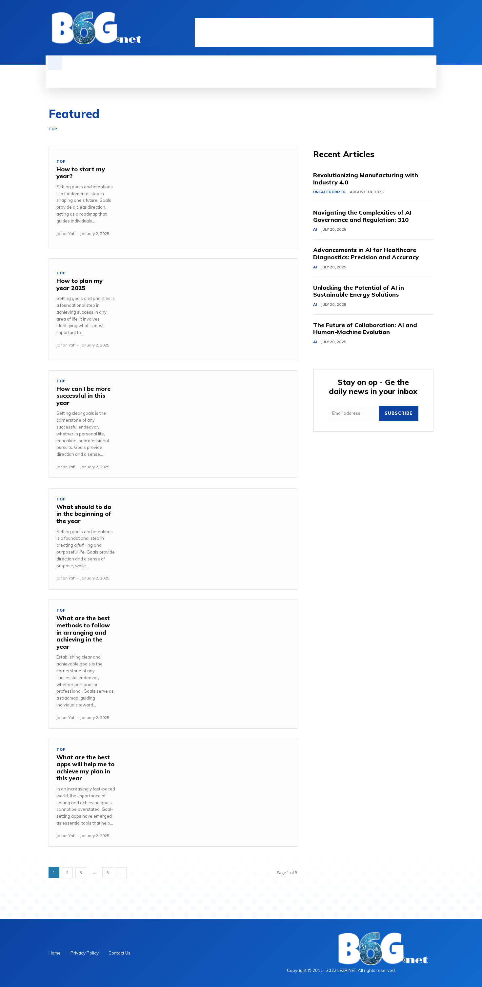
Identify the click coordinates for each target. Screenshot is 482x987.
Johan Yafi (65, 233)
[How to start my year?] (209, 197)
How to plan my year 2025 (79, 284)
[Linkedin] (407, 12)
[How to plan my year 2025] (209, 309)
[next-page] (121, 872)
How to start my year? (80, 172)
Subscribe (398, 413)
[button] (55, 62)
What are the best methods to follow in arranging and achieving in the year (83, 632)
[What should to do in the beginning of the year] (209, 539)
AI (315, 229)
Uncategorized (329, 192)
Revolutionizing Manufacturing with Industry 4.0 (365, 178)
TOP (53, 129)
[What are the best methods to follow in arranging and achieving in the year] (209, 650)
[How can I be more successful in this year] (209, 421)
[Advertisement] (314, 32)
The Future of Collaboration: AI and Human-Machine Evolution (365, 328)
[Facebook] (396, 12)
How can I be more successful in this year (83, 396)
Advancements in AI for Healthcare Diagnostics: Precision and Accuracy (366, 253)
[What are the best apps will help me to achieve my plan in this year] (209, 789)
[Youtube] (429, 12)
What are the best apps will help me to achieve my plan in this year (85, 767)
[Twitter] (418, 12)
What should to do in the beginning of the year (83, 514)
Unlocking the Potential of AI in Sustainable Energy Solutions (358, 291)
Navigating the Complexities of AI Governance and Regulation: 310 (362, 216)
